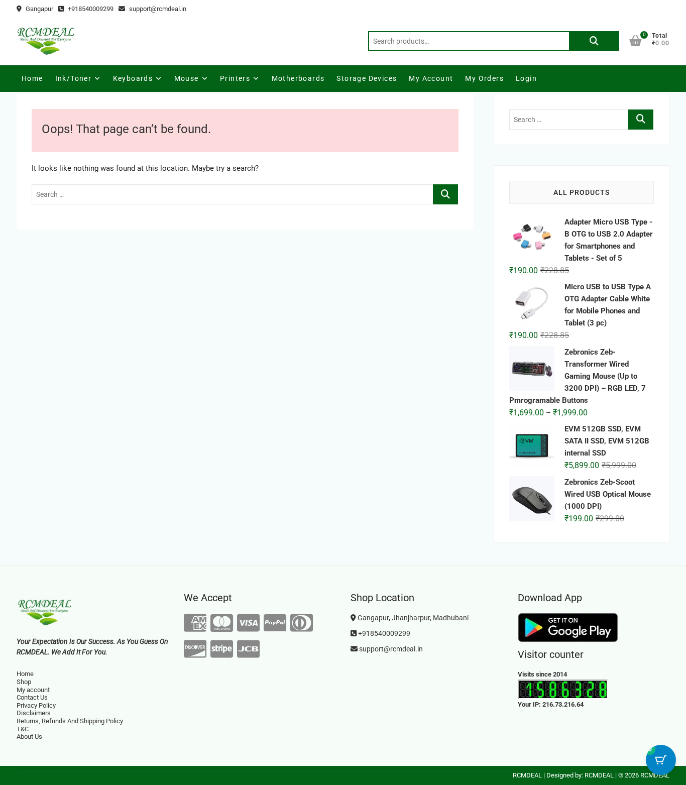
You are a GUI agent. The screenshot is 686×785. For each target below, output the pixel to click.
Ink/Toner (73, 78)
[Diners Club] (301, 623)
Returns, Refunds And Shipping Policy (70, 721)
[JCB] (248, 649)
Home (32, 78)
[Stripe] (221, 649)
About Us (29, 736)
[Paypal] (275, 623)
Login (526, 78)
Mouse (186, 78)
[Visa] (248, 623)
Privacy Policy (36, 705)
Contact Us (32, 697)
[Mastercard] (221, 623)
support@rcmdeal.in (157, 9)
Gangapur (38, 9)
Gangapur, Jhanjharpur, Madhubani (412, 618)
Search (594, 41)
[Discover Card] (195, 649)
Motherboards (298, 78)
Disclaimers (34, 713)
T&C (23, 729)
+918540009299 (89, 9)
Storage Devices (366, 78)
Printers (235, 78)
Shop (24, 682)
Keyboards (133, 78)
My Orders (484, 78)
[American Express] (195, 623)
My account (431, 78)
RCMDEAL (527, 775)
